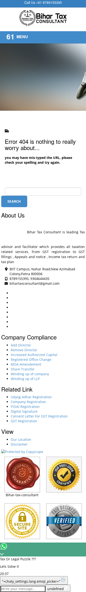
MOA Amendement (26, 364)
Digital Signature (24, 411)
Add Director (21, 345)
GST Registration (24, 421)
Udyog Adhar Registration (31, 397)
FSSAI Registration (25, 406)
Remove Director (24, 350)
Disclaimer (19, 444)
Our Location (21, 439)
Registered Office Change (31, 359)
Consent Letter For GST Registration (39, 416)
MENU (22, 36)
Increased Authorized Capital (34, 354)
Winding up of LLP (25, 378)
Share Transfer (23, 369)
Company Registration (28, 401)
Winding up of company (30, 374)
